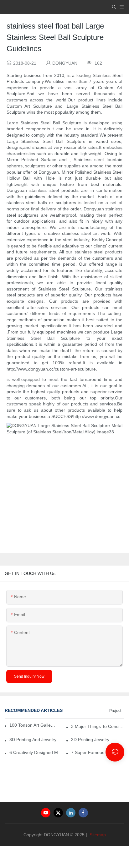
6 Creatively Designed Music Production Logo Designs (36, 752)
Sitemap (97, 834)
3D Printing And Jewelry (32, 739)
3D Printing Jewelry (90, 739)
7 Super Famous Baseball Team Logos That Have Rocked (97, 752)
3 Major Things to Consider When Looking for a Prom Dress (97, 726)
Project (115, 710)
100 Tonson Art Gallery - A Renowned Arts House (32, 725)
